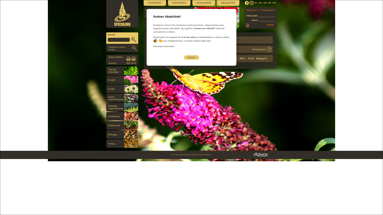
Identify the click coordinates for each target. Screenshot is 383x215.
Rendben (191, 57)
